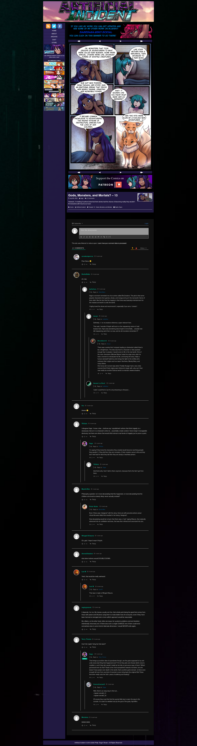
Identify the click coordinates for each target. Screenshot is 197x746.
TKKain (101, 446)
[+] (110, 236)
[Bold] (81, 237)
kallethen (105, 319)
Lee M (84, 571)
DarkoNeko (86, 274)
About (54, 33)
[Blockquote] (98, 237)
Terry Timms (102, 657)
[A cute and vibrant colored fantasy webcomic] (54, 81)
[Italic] (84, 237)
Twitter (54, 26)
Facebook (59, 26)
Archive (54, 36)
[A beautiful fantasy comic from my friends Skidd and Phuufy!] (54, 95)
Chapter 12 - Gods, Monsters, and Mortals (100, 207)
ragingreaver (87, 607)
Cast (54, 39)
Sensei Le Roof (99, 383)
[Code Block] (101, 237)
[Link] (104, 237)
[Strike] (89, 237)
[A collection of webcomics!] (54, 86)
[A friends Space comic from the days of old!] (54, 90)
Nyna (120, 207)
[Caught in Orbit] (54, 104)
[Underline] (86, 237)
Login (146, 223)
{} (107, 236)
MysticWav (102, 509)
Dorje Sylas (93, 506)
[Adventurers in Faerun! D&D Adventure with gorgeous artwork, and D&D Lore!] (54, 108)
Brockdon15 (102, 341)
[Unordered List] (95, 237)
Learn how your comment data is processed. (112, 243)
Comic (72, 207)
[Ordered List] (92, 237)
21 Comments (90, 198)
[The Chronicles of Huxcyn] (54, 99)
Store (54, 42)
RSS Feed (48, 26)
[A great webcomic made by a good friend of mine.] (54, 64)
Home (54, 30)
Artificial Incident (81, 207)
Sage (81, 198)
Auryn (109, 344)
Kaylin (117, 207)
